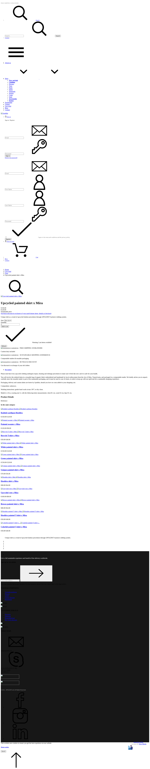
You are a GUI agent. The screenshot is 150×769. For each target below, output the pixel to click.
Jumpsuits (12, 91)
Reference (4, 401)
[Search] (39, 36)
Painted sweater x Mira (10, 424)
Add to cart (5, 326)
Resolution (8, 599)
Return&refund (10, 618)
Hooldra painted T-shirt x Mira (14, 515)
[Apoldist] (4, 113)
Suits (10, 97)
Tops (10, 86)
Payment (8, 614)
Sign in (8, 156)
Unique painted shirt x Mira (12, 470)
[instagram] (20, 723)
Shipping (8, 616)
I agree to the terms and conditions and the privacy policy (54, 237)
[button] (16, 767)
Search (58, 36)
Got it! (3, 751)
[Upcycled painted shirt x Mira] (11, 296)
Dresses (11, 84)
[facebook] (20, 707)
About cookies (5, 747)
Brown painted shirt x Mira (12, 504)
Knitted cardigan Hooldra (12, 413)
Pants (10, 88)
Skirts (11, 90)
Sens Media (142, 744)
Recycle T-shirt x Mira (10, 436)
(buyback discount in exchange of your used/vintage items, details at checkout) (26, 313)
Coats (11, 95)
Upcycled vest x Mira (9, 493)
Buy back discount (11, 620)
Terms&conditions (11, 592)
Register (8, 239)
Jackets (11, 93)
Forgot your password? (11, 158)
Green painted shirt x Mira (12, 458)
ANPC (7, 596)
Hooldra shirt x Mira (9, 481)
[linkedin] (20, 739)
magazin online (138, 742)
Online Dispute (10, 598)
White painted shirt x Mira (12, 447)
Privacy (7, 594)
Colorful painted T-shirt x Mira (14, 527)
